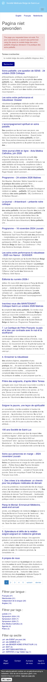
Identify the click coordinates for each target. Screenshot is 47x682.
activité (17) (6, 614)
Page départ (5, 661)
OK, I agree (6, 679)
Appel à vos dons (41, 661)
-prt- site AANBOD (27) (11, 642)
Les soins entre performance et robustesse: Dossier (17, 98)
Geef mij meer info (28, 676)
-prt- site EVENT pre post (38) (14, 639)
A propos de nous (11, 558)
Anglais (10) (7, 603)
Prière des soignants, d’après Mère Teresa (23, 381)
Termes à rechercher (10, 54)
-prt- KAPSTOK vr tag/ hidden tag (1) (16, 652)
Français (27, 15)
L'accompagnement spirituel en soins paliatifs (20, 125)
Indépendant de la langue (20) (14, 600)
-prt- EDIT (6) (7, 647)
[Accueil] (3, 3)
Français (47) (7, 595)
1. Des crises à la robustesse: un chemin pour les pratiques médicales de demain (22, 481)
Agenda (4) (6, 626)
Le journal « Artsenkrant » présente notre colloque (22, 203)
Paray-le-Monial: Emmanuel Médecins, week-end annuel (21, 506)
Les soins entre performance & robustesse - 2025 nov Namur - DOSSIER (23, 254)
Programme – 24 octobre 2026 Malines (21, 177)
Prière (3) (6, 628)
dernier (38, 582)
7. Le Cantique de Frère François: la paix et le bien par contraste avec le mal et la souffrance (22, 330)
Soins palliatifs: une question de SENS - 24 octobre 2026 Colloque (23, 72)
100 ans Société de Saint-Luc (16, 429)
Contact (18, 660)
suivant (29, 582)
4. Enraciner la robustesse (15, 356)
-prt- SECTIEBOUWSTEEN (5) (14, 649)
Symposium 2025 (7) (10, 619)
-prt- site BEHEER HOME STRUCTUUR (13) (19, 644)
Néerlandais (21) (8, 598)
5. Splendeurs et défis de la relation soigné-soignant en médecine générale (21, 532)
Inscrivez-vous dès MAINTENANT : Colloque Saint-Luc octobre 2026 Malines (22, 304)
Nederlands (37, 15)
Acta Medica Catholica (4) (12, 623)
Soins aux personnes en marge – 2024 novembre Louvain (21, 455)
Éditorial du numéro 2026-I (15, 279)
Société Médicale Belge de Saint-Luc (23, 3)
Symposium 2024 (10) (11, 616)
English (18, 15)
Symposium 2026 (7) (10, 621)
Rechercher (8, 64)
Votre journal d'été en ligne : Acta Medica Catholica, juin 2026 (22, 152)
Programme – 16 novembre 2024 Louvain (23, 228)
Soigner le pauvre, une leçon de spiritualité (23, 405)
